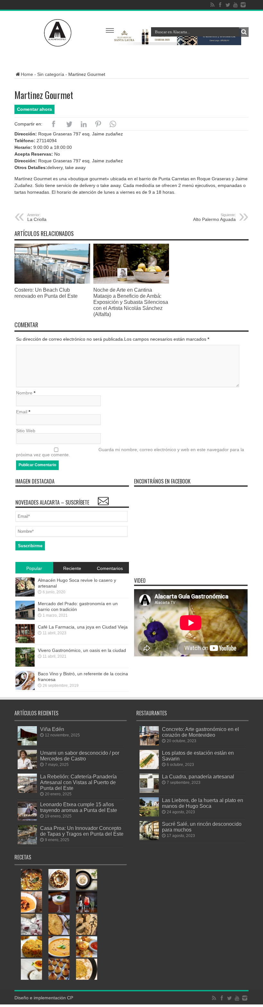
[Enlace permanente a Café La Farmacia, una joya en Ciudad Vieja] (25, 641)
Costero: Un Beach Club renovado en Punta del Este (46, 293)
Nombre (24, 392)
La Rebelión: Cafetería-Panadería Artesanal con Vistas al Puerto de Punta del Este (78, 782)
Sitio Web (25, 430)
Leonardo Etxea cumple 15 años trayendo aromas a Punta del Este (78, 807)
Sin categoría (50, 74)
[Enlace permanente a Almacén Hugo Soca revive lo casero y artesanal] (25, 594)
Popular (34, 568)
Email (21, 411)
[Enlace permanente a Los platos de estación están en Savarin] (149, 767)
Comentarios (110, 568)
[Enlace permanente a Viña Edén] (27, 743)
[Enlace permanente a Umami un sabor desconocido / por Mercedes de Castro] (27, 767)
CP (70, 997)
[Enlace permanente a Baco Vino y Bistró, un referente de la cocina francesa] (25, 688)
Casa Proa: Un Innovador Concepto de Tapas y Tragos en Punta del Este (81, 831)
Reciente (72, 568)
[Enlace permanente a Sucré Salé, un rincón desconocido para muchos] (149, 838)
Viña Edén (52, 729)
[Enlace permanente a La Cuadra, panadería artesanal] (149, 791)
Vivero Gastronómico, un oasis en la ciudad (82, 650)
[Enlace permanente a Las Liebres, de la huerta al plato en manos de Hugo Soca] (149, 814)
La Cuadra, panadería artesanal (198, 776)
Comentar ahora (34, 109)
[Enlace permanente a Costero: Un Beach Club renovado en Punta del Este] (52, 282)
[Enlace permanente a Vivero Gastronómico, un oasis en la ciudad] (25, 665)
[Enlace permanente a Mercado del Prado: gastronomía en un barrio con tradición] (25, 618)
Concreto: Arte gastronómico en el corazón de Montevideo (200, 732)
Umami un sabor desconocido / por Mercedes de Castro (79, 755)
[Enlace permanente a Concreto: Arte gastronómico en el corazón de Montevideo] (149, 743)
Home (27, 74)
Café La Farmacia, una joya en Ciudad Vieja (83, 626)
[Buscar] (244, 32)
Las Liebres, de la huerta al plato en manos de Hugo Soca (202, 803)
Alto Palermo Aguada (214, 217)
